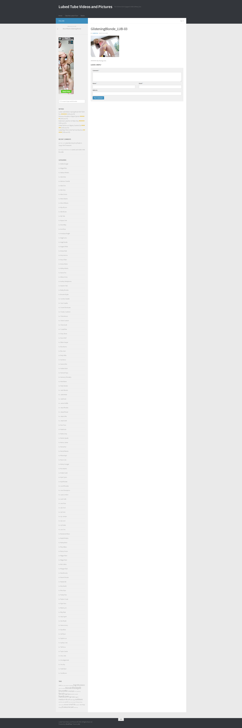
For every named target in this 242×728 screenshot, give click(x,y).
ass (65, 685)
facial (61, 693)
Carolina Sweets (64, 299)
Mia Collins (63, 564)
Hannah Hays (64, 373)
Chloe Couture (64, 320)
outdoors (79, 699)
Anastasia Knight (65, 233)
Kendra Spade (64, 438)
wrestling (76, 707)
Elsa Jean (63, 351)
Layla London (64, 495)
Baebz (83, 16)
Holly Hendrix (64, 386)
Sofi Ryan (63, 634)
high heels (72, 697)
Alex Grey (63, 190)
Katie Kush (63, 429)
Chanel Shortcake (65, 307)
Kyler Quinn (63, 477)
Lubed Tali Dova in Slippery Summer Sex (70, 125)
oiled (71, 699)
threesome (66, 707)
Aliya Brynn (63, 207)
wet (72, 707)
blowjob (76, 687)
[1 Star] (91, 60)
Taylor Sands (64, 651)
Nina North (63, 586)
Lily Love (62, 521)
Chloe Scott (63, 325)
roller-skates (61, 704)
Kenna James (64, 442)
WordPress (69, 724)
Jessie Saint (63, 421)
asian (62, 685)
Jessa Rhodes (64, 408)
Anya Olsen (63, 260)
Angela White (64, 246)
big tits (76, 685)
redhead (80, 702)
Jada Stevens (64, 390)
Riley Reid (63, 612)
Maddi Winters (64, 538)
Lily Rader (63, 525)
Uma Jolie (63, 656)
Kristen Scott (63, 473)
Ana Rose (63, 229)
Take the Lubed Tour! (71, 16)
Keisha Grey (63, 434)
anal (60, 685)
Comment (96, 70)
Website (95, 90)
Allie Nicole (63, 212)
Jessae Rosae (64, 412)
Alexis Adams (64, 199)
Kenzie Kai (63, 447)
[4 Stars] (94, 60)
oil (69, 699)
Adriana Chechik (65, 181)
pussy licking (75, 702)
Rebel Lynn (63, 608)
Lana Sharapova (65, 490)
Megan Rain (63, 560)
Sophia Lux (63, 638)
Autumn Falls (64, 286)
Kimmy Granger (64, 464)
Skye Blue (63, 630)
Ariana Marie (63, 264)
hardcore (64, 696)
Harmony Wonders (65, 377)
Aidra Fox (63, 186)
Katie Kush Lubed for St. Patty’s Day (69, 121)
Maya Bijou (63, 547)
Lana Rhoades (64, 486)
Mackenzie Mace (65, 534)
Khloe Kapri (63, 455)
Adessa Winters (64, 172)
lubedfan (95, 33)
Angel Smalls (63, 242)
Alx (79, 724)
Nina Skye (63, 590)
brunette (63, 690)
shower (66, 705)
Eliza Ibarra (63, 347)
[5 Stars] (95, 60)
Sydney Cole (63, 643)
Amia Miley (63, 225)
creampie (71, 691)
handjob (76, 694)
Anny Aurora (64, 255)
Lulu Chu (62, 529)
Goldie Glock (64, 368)
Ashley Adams (64, 268)
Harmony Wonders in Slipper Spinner (69, 116)
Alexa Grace (63, 194)
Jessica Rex (63, 416)
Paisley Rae (63, 595)
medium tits (63, 699)
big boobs (71, 685)
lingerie (76, 697)
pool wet (70, 702)
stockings (82, 704)
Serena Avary (64, 625)
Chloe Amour (64, 316)
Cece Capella (64, 303)
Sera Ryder (63, 621)
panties (60, 702)
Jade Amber (63, 394)
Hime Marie (63, 381)
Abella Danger (64, 164)
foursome (72, 694)
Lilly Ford (63, 508)
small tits (72, 704)
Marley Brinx (63, 542)
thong (60, 707)
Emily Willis (63, 355)
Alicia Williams (64, 203)
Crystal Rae (63, 329)
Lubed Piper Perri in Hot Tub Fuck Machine (71, 130)
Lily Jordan (63, 516)
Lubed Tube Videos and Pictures (85, 6)
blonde (68, 687)
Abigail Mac (63, 168)
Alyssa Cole (63, 220)
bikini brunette (62, 688)
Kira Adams (63, 468)
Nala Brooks (63, 573)
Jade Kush (63, 399)
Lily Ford (62, 512)
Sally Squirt (63, 616)
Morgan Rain (64, 569)
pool (66, 702)
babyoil (67, 685)
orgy (74, 699)
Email (141, 83)
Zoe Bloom (63, 673)
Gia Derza (63, 360)
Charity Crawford (65, 312)
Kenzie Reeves (64, 451)
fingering (66, 694)
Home (60, 16)
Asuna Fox (63, 273)
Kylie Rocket (63, 482)
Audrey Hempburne (65, 281)
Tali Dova (63, 647)
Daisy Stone (63, 334)
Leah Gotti (63, 499)
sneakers (77, 704)
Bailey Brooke (64, 290)
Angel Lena (63, 238)
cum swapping (77, 691)
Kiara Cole (63, 460)
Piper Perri (63, 603)
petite (63, 702)
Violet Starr (63, 669)
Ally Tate (62, 216)
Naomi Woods (64, 577)
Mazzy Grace (64, 551)
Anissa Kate (63, 251)
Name (95, 83)
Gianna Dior (63, 364)
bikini (82, 685)
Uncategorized (64, 660)
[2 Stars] (92, 60)
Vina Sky (62, 664)
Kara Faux (63, 425)
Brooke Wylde (64, 294)
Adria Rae (63, 177)
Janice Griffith (64, 403)
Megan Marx (63, 556)
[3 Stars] (93, 60)
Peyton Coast (64, 599)
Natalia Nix (63, 582)
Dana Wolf (63, 338)
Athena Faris (63, 277)
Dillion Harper (64, 342)
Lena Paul (63, 503)
